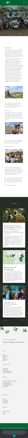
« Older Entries (5, 320)
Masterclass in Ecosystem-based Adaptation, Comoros (13, 227)
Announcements (7, 305)
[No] (26, 433)
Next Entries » (22, 320)
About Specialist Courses (7, 383)
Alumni (4, 357)
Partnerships (5, 358)
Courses (18, 271)
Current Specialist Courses (8, 384)
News (4, 412)
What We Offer (5, 386)
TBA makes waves (10, 303)
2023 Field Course (6, 382)
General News (14, 229)
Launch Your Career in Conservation (9, 380)
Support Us (5, 360)
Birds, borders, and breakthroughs (10, 268)
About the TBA (5, 356)
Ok (14, 435)
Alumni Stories (5, 368)
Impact (4, 354)
